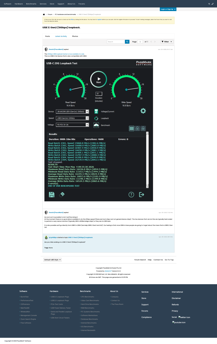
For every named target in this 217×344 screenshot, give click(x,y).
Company (114, 297)
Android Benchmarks (89, 323)
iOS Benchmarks (87, 326)
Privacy (175, 311)
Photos (75, 36)
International (177, 292)
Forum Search (140, 260)
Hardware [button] (19, 4)
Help (150, 260)
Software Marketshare (89, 315)
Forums (82, 4)
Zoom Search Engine (28, 319)
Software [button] (7, 4)
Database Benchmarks (89, 319)
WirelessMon (25, 312)
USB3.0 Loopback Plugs (60, 297)
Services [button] (43, 4)
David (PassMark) (56, 49)
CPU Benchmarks (87, 297)
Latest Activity (61, 36)
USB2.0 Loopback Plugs (60, 300)
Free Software (26, 323)
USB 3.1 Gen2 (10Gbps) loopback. (80, 237)
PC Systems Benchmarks (90, 312)
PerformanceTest (27, 300)
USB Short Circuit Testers (60, 318)
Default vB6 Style (51, 260)
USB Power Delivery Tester (61, 308)
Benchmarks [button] (31, 4)
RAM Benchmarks (87, 308)
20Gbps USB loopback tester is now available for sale (65, 54)
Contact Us (158, 260)
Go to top (169, 260)
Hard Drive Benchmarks (90, 304)
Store (144, 298)
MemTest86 (25, 308)
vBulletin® (108, 271)
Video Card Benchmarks (90, 300)
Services (145, 292)
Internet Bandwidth (88, 330)
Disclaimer (176, 298)
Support (61, 4)
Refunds (175, 304)
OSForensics (25, 304)
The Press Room (117, 304)
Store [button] (52, 4)
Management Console (29, 315)
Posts (47, 36)
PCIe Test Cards (57, 304)
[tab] (48, 36)
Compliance (147, 317)
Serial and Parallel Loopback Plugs (61, 313)
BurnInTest (24, 297)
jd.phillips (53, 237)
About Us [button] (71, 4)
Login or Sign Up (167, 9)
